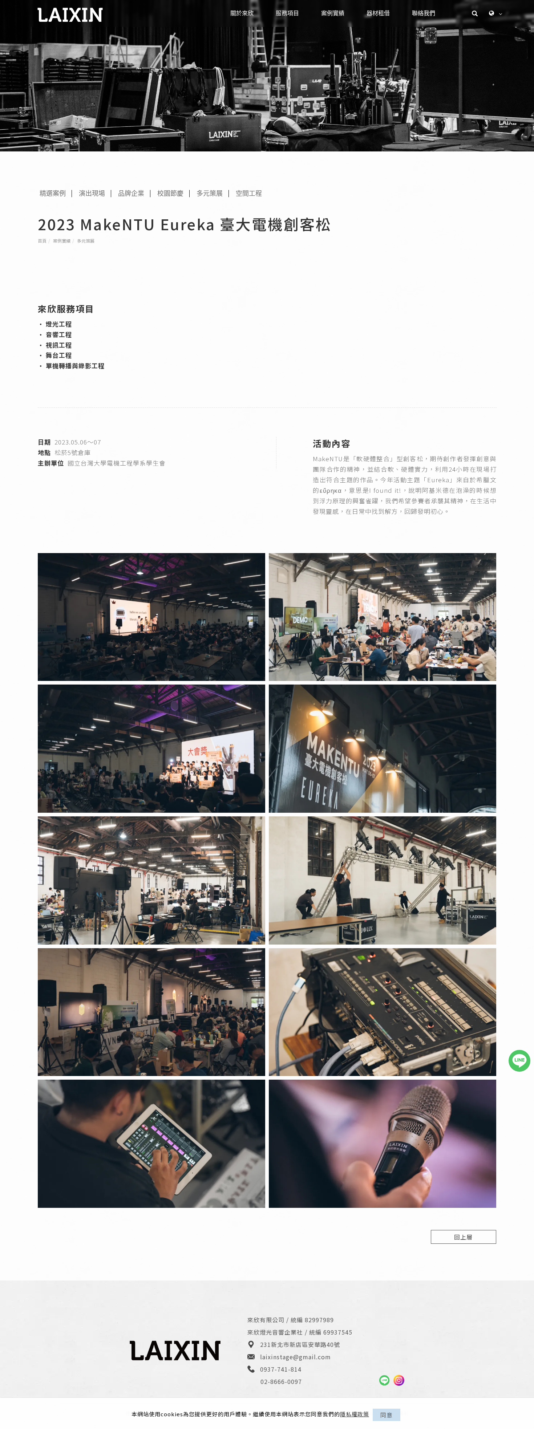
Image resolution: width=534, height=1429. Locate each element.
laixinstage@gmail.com (295, 1356)
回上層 (463, 1237)
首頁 (42, 241)
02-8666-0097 (281, 1381)
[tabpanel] (267, 75)
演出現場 (92, 193)
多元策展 (85, 241)
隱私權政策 (354, 1414)
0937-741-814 (281, 1369)
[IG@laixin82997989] (398, 1380)
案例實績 (61, 241)
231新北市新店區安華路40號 (300, 1344)
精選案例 (53, 193)
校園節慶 (170, 193)
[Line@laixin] (384, 1380)
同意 (386, 1414)
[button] (475, 13)
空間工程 (249, 193)
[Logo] (70, 14)
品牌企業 (131, 193)
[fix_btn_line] (519, 1061)
